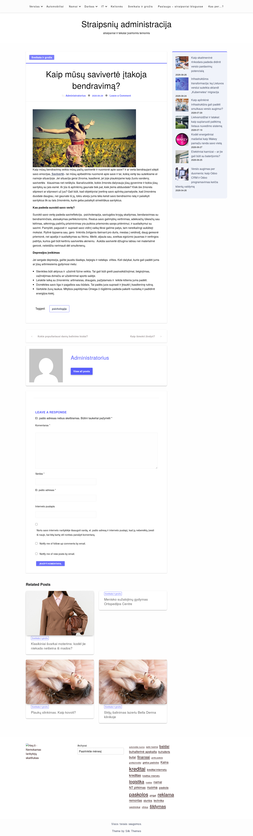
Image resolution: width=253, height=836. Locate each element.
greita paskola (157, 757)
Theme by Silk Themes (126, 831)
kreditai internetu (157, 769)
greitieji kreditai (135, 762)
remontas (135, 800)
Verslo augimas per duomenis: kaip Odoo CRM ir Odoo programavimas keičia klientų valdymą (197, 177)
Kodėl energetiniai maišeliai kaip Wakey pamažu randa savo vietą (206, 138)
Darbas (89, 6)
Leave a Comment (120, 95)
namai (158, 782)
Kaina (164, 762)
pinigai (153, 795)
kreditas (135, 775)
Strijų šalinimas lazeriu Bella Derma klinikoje (130, 714)
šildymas (158, 806)
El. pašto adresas (45, 490)
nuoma (152, 787)
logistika (136, 781)
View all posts (81, 371)
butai (132, 757)
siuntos (148, 800)
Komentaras (42, 425)
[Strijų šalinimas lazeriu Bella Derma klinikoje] (133, 682)
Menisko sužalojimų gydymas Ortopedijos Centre (126, 601)
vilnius (145, 807)
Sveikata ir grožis (140, 6)
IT (102, 6)
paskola (163, 787)
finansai (143, 756)
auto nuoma (152, 746)
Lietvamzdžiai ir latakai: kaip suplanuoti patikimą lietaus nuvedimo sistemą (206, 121)
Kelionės (117, 6)
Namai (73, 6)
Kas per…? (216, 6)
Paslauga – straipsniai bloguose (180, 6)
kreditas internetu (151, 775)
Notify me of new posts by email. (57, 553)
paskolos (138, 794)
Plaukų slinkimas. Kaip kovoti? (53, 712)
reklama (166, 794)
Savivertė (57, 174)
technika (159, 800)
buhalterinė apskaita (143, 751)
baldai (164, 746)
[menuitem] (35, 6)
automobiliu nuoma (137, 747)
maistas (149, 782)
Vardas (39, 473)
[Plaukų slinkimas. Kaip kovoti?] (60, 682)
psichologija (59, 308)
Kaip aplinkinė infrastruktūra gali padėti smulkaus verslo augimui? (207, 104)
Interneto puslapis (45, 506)
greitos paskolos (151, 762)
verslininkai (134, 807)
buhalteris (164, 752)
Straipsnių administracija (126, 24)
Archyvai (82, 745)
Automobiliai (55, 6)
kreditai (137, 768)
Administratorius (76, 95)
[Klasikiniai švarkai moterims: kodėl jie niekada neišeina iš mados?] (60, 613)
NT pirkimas (137, 787)
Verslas (34, 6)
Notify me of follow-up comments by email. (63, 543)
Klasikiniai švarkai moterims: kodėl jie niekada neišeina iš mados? (58, 645)
